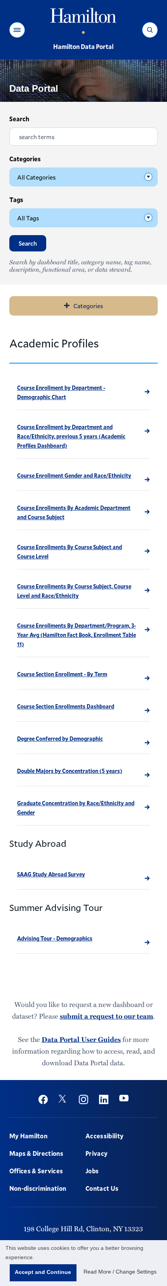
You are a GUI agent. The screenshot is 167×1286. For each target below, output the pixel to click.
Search (19, 119)
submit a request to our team (106, 1016)
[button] (17, 30)
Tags (16, 199)
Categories (25, 159)
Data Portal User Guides (81, 1039)
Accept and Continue (43, 1272)
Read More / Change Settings (120, 1272)
